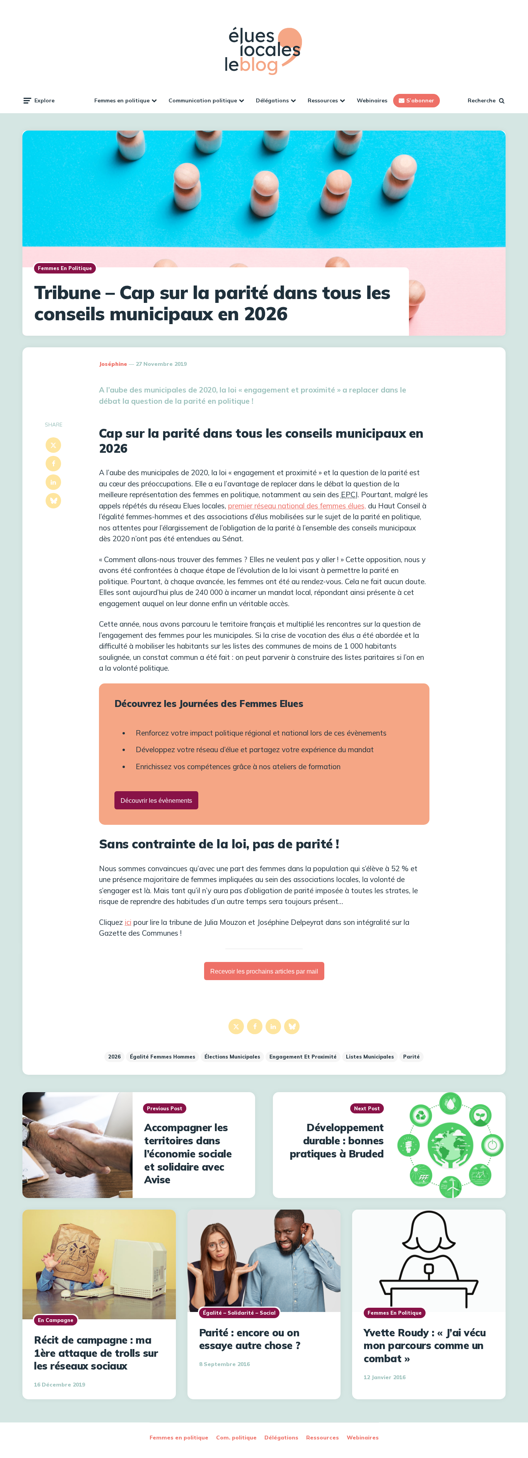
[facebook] (53, 463)
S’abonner (420, 100)
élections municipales (232, 1057)
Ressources (323, 100)
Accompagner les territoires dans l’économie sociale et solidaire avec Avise (188, 1153)
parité (411, 1057)
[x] (53, 445)
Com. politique (236, 1437)
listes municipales (370, 1057)
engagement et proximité (303, 1057)
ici (128, 922)
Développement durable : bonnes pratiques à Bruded (337, 1140)
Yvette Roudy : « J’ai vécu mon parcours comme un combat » (424, 1345)
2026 (114, 1057)
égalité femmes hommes (162, 1057)
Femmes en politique (122, 100)
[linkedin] (53, 482)
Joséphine (113, 364)
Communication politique (203, 100)
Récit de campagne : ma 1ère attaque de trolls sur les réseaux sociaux (96, 1353)
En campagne (55, 1320)
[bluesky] (53, 500)
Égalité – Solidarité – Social (239, 1313)
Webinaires (372, 100)
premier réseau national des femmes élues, (297, 505)
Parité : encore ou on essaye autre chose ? (249, 1339)
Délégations (272, 100)
